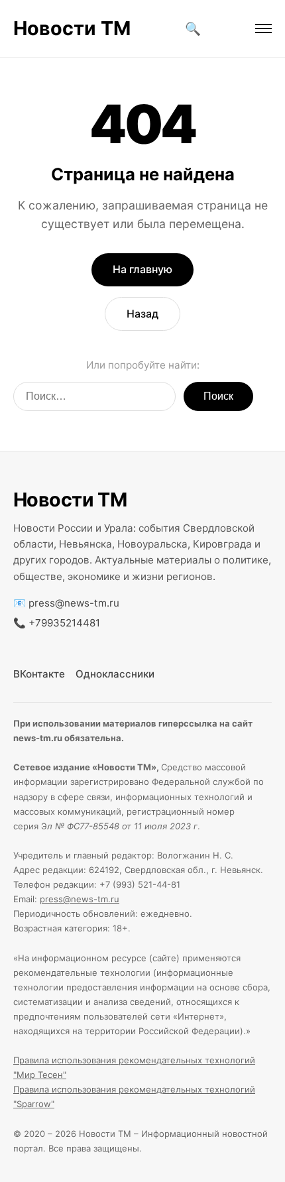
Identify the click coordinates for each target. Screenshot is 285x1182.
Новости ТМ (72, 28)
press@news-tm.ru (73, 603)
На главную (142, 269)
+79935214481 (64, 623)
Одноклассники (115, 674)
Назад (142, 313)
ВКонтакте (39, 674)
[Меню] (263, 28)
